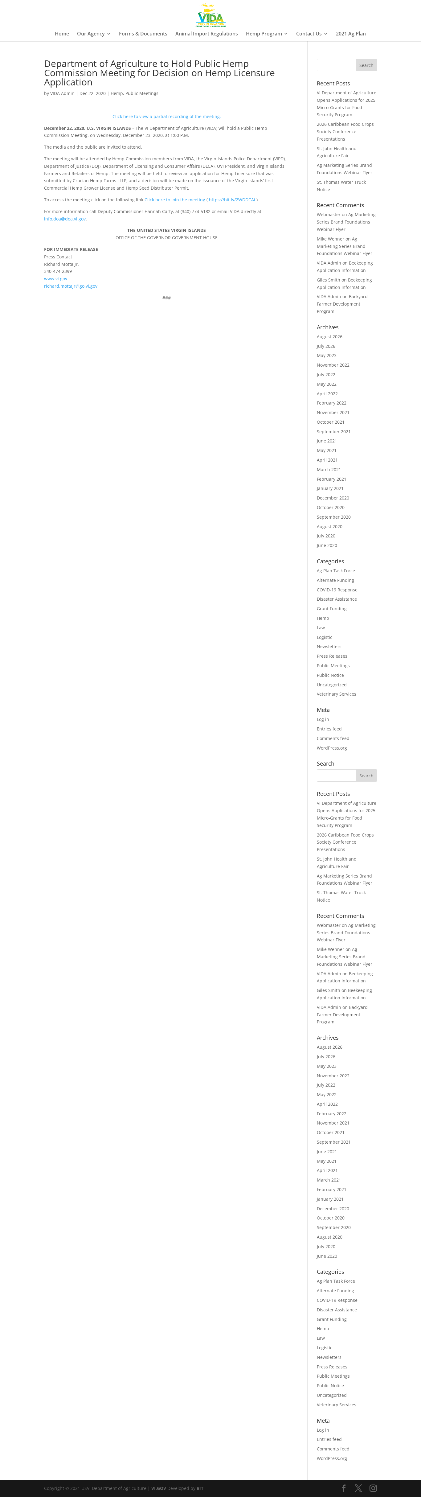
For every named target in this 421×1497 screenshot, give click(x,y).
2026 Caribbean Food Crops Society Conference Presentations (345, 131)
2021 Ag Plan (351, 34)
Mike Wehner (330, 239)
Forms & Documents (143, 34)
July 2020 (326, 536)
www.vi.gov (55, 279)
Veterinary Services (336, 694)
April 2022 (327, 394)
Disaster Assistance (337, 599)
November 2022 (333, 365)
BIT (200, 1488)
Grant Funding (332, 608)
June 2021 (327, 441)
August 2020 (329, 526)
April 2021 (327, 460)
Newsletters (329, 646)
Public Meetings (141, 93)
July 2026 (326, 346)
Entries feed (329, 729)
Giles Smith (328, 280)
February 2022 (331, 403)
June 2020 (327, 545)
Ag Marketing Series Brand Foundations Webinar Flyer (346, 222)
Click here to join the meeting (175, 200)
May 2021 (327, 450)
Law (321, 628)
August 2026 (329, 336)
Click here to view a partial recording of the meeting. (166, 116)
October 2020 (331, 507)
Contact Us (309, 34)
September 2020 (334, 517)
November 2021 (333, 412)
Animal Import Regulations (206, 34)
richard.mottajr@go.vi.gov (70, 286)
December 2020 (333, 498)
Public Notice (330, 675)
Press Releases (332, 656)
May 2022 (327, 384)
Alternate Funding (335, 580)
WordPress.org (332, 748)
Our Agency (91, 34)
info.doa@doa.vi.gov (65, 219)
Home (62, 34)
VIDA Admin (62, 93)
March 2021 (329, 469)
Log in (323, 719)
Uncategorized (332, 685)
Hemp (117, 93)
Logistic (324, 637)
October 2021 (331, 422)
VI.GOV (158, 1488)
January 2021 (330, 488)
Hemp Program (264, 34)
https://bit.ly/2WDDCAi (232, 200)
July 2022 (326, 374)
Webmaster (329, 214)
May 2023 (327, 355)
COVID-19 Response (337, 590)
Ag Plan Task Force (336, 571)
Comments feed (333, 738)
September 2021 (334, 431)
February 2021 (331, 479)
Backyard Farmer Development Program (342, 304)
